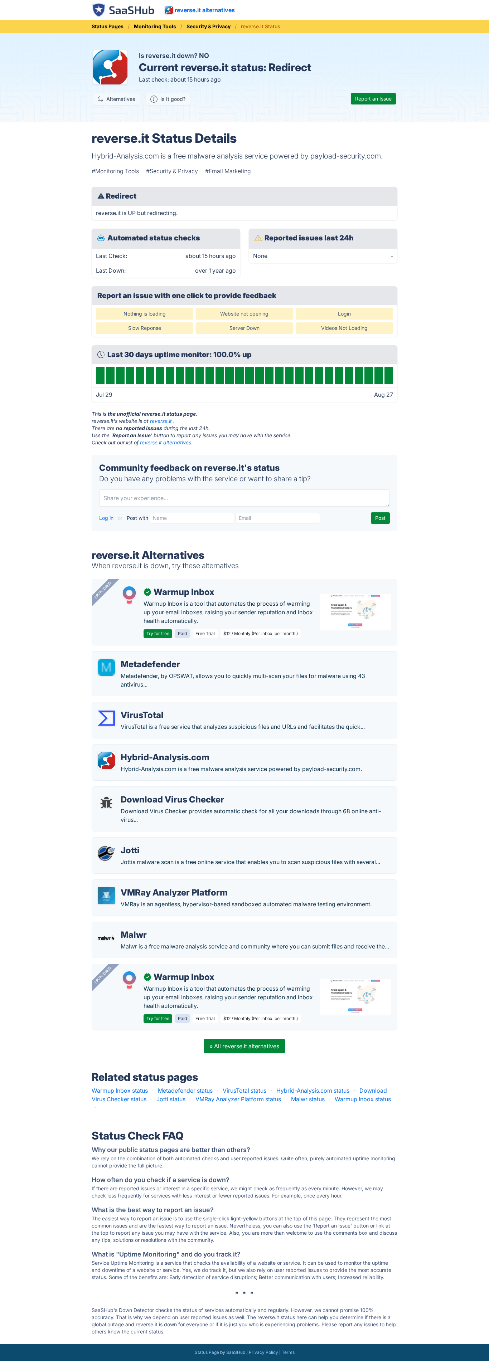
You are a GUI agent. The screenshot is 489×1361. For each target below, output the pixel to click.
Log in (107, 518)
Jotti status (170, 1099)
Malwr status (308, 1099)
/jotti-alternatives (120, 841)
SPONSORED (102, 590)
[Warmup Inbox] (129, 595)
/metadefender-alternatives (134, 655)
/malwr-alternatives (123, 926)
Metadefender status (185, 1090)
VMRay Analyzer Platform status (238, 1099)
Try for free (157, 633)
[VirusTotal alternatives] (106, 718)
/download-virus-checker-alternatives (148, 791)
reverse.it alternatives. (166, 442)
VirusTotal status (244, 1090)
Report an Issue (373, 99)
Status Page (207, 1352)
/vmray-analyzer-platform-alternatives (149, 884)
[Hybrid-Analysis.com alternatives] (106, 760)
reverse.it (161, 421)
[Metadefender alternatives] (106, 667)
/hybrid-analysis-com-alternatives (143, 748)
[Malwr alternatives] (106, 937)
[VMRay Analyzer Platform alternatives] (106, 895)
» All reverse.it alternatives (244, 1046)
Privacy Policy (263, 1352)
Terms (288, 1352)
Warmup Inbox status (120, 1090)
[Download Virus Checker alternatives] (106, 802)
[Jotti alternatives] (106, 853)
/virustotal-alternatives (128, 706)
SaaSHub (235, 1352)
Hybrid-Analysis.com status (312, 1090)
